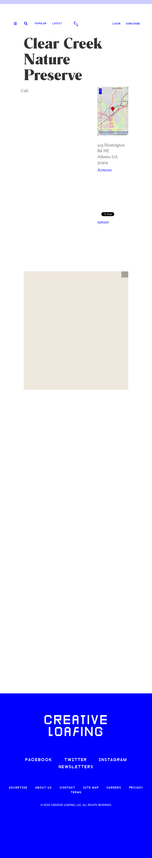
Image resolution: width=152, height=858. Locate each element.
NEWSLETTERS (76, 767)
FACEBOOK (38, 760)
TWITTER (75, 760)
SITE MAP (91, 787)
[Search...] (25, 24)
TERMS (76, 792)
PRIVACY (136, 787)
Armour (104, 169)
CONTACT (67, 787)
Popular (40, 23)
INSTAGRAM (113, 760)
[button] (124, 274)
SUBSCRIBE (133, 24)
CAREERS (113, 787)
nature (103, 221)
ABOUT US (43, 787)
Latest (57, 23)
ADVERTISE (18, 787)
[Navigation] (14, 23)
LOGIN (116, 24)
